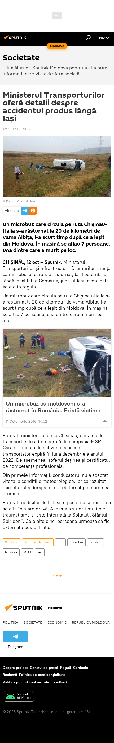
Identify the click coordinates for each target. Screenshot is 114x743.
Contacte (80, 667)
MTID (27, 552)
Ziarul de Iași (26, 201)
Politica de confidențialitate (42, 674)
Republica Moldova (37, 542)
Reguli (65, 667)
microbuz (76, 542)
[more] (105, 421)
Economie (57, 622)
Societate (11, 542)
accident (96, 542)
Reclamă (10, 674)
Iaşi (39, 552)
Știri (60, 542)
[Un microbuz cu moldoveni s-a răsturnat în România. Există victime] (57, 363)
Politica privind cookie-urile (26, 682)
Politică (10, 622)
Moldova (11, 552)
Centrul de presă (44, 667)
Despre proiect (15, 667)
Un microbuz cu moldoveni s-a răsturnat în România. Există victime (53, 407)
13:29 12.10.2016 (16, 129)
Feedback (59, 682)
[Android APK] (19, 697)
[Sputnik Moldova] (16, 39)
